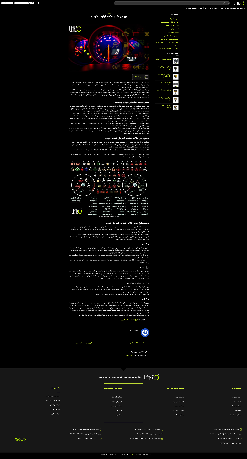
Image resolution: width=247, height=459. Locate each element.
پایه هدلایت (237, 410)
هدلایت (227, 8)
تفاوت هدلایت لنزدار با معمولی (168, 48)
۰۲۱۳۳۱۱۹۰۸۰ (156, 438)
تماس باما (188, 8)
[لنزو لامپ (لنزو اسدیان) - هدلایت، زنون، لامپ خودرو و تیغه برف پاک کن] (239, 3)
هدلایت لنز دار (236, 406)
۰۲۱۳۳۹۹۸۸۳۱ (94, 438)
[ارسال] (115, 3)
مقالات (200, 8)
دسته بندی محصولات (237, 8)
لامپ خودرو (174, 29)
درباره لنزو (194, 8)
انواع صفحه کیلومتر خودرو (129, 319)
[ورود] (38, 3)
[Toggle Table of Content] (145, 77)
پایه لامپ (216, 8)
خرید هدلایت (174, 19)
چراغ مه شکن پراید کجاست (169, 22)
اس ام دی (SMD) (208, 8)
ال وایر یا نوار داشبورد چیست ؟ (82, 343)
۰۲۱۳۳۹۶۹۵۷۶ (225, 443)
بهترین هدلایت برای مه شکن (169, 39)
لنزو (245, 8)
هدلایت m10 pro (235, 415)
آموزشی (109, 13)
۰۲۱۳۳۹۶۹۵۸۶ (223, 438)
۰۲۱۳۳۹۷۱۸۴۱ (134, 438)
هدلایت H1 (237, 401)
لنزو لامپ (133, 455)
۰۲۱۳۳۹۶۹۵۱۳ (236, 443)
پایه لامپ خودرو (173, 32)
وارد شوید (129, 355)
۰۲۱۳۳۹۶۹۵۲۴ (83, 438)
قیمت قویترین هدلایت (171, 25)
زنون (222, 8)
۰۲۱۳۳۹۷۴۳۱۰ (145, 438)
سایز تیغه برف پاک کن (171, 36)
